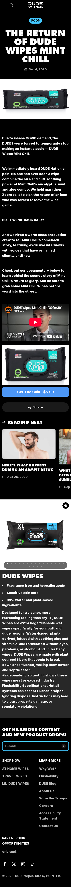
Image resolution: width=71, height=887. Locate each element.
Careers (46, 806)
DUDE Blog (47, 783)
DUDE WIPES (22, 575)
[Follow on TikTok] (32, 864)
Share (38, 407)
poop (35, 20)
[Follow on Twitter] (13, 864)
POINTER (53, 876)
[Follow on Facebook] (4, 864)
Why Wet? (47, 769)
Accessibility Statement (50, 815)
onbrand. (9, 851)
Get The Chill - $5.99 (35, 392)
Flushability (48, 776)
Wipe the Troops (53, 798)
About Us (46, 791)
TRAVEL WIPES (14, 776)
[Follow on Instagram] (23, 864)
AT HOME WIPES (15, 769)
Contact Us (48, 826)
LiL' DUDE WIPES (15, 783)
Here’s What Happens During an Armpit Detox (27, 467)
